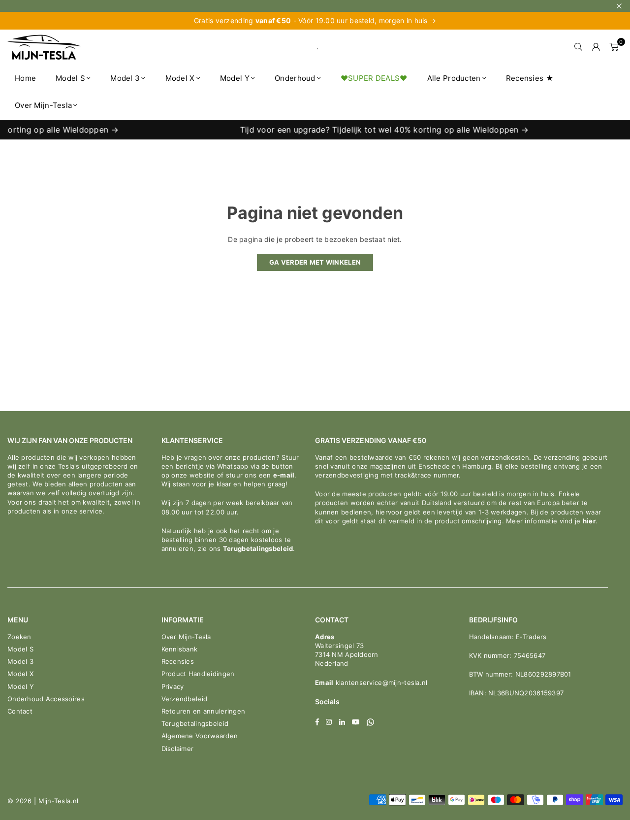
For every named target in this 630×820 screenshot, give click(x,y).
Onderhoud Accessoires (46, 699)
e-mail (284, 475)
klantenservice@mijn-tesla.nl (380, 682)
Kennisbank (179, 649)
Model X (180, 78)
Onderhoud (295, 78)
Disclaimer (177, 748)
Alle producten (454, 78)
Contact (19, 711)
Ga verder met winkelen (315, 262)
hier (589, 521)
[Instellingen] (596, 47)
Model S (70, 78)
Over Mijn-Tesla (43, 105)
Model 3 (125, 78)
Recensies (177, 661)
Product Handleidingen (198, 674)
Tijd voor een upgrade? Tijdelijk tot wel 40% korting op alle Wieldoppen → (375, 130)
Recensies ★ (530, 78)
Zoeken (19, 637)
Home (25, 78)
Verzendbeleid (184, 699)
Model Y (235, 78)
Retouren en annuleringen (203, 711)
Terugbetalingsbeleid (258, 548)
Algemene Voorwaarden (199, 736)
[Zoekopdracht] (578, 47)
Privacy (172, 686)
